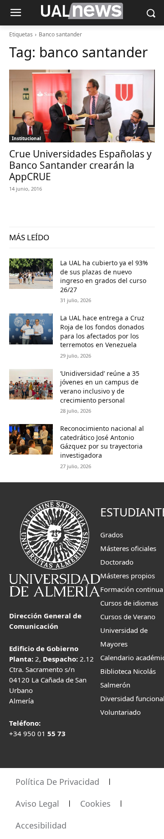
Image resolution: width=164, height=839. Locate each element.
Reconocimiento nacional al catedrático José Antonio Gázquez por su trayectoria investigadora (102, 442)
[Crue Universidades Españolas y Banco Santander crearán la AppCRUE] (82, 106)
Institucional (26, 138)
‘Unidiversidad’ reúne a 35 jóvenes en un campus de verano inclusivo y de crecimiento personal (99, 386)
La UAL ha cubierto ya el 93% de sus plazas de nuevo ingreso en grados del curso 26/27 (104, 276)
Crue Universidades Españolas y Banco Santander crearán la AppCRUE (80, 165)
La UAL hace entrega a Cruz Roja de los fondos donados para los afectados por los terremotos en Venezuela (102, 331)
